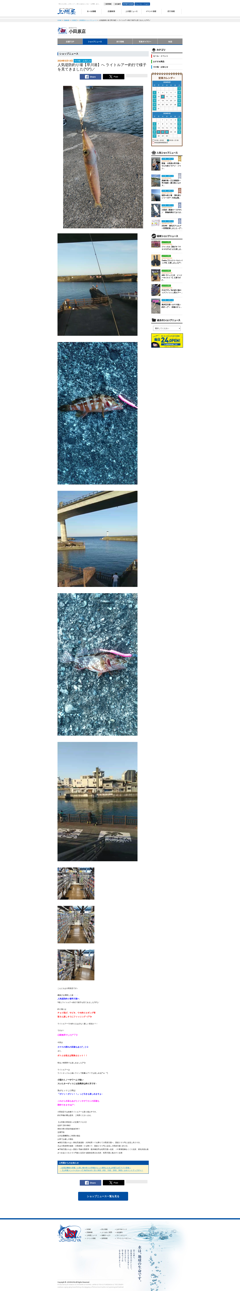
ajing (70, 1287)
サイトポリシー (121, 1235)
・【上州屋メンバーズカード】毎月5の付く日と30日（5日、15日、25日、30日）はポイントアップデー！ (101, 1170)
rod (107, 1287)
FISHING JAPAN (91, 1284)
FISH (100, 1284)
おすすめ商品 (158, 61)
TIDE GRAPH (118, 1284)
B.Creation (70, 1284)
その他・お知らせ (160, 67)
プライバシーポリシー (124, 1238)
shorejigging (85, 1287)
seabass (61, 1287)
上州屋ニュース (91, 1235)
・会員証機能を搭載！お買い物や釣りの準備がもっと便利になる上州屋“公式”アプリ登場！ (95, 1168)
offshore (94, 1287)
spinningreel (113, 1287)
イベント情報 (91, 1238)
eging (66, 1287)
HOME (88, 1229)
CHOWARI (79, 1284)
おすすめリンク (121, 1229)
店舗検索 (89, 1232)
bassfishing (76, 1287)
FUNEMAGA (108, 1284)
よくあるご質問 (107, 1232)
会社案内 (119, 1232)
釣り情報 (105, 1229)
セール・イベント (160, 56)
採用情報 (105, 1238)
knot (99, 1287)
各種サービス (106, 1235)
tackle (103, 1287)
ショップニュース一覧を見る (103, 1196)
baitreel (121, 1287)
